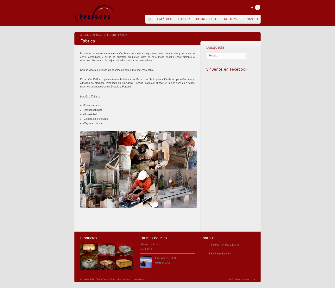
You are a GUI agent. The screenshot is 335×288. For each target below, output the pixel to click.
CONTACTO (250, 19)
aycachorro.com (247, 279)
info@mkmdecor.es (220, 253)
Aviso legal (139, 279)
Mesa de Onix (150, 244)
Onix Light (110, 35)
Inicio (86, 35)
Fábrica (122, 35)
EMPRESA (184, 19)
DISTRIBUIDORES (207, 19)
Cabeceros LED (165, 258)
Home (149, 19)
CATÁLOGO (164, 19)
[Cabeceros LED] (146, 262)
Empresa (97, 35)
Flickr (247, 7)
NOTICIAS (230, 19)
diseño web (233, 279)
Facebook (239, 7)
